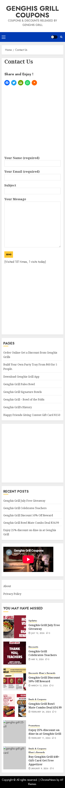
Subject (10, 185)
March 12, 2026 (39, 685)
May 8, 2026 (37, 659)
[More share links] (34, 82)
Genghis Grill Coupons (32, 12)
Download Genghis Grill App (21, 376)
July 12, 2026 (38, 633)
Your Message (15, 199)
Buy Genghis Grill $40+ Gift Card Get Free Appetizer (44, 760)
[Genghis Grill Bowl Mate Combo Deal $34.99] (14, 705)
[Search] (61, 37)
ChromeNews (48, 780)
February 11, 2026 (40, 738)
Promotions (34, 725)
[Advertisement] (32, 121)
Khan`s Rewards (47, 673)
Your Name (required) (22, 158)
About (7, 586)
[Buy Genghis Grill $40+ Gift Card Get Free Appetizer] (14, 757)
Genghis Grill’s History (17, 407)
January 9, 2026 (39, 768)
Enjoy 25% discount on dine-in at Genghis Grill (44, 732)
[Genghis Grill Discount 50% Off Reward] (14, 679)
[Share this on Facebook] (7, 82)
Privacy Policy (12, 594)
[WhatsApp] (27, 82)
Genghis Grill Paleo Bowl (19, 384)
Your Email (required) (22, 171)
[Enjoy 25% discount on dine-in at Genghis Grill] (14, 731)
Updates (32, 620)
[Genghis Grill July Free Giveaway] (14, 626)
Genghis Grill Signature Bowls (22, 392)
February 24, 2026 (41, 712)
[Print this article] (20, 82)
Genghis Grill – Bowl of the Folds (23, 399)
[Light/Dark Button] (54, 37)
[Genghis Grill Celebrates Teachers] (14, 653)
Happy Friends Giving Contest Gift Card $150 (31, 415)
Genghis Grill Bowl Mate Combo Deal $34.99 (31, 523)
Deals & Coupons (37, 699)
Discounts (33, 647)
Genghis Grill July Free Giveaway (24, 501)
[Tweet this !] (13, 82)
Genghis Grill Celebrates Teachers (24, 508)
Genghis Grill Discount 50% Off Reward (28, 515)
